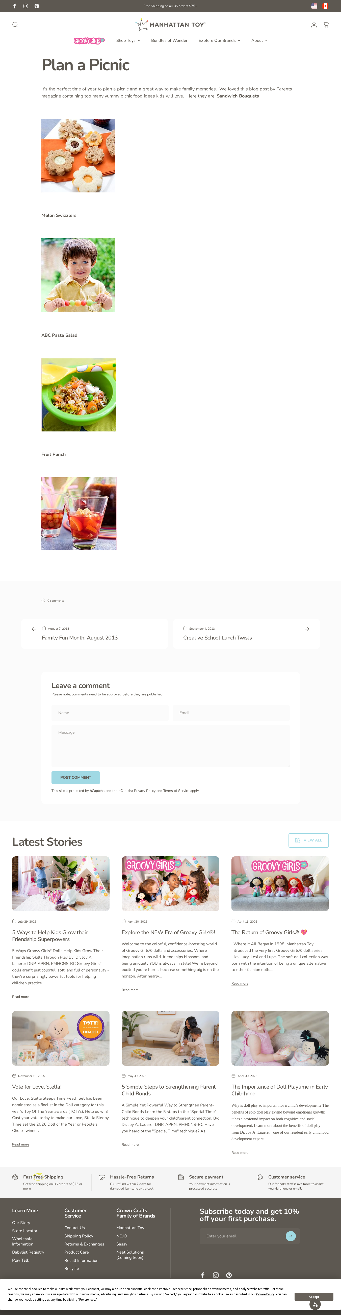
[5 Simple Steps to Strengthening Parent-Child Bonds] (170, 1038)
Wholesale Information (22, 1241)
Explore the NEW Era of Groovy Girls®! (168, 932)
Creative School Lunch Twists (217, 638)
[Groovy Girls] (89, 40)
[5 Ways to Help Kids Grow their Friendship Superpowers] (61, 883)
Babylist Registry (28, 1252)
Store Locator (24, 1230)
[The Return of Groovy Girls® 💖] (280, 883)
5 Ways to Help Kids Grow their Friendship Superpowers (50, 936)
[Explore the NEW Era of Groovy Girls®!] (170, 883)
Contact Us (74, 1227)
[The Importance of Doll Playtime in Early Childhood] (280, 1038)
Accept (314, 1297)
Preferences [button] (87, 1299)
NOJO (121, 1236)
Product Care (76, 1252)
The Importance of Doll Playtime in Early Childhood (279, 1090)
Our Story (21, 1222)
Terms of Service (176, 790)
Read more (20, 996)
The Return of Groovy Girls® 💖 (269, 932)
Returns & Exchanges (84, 1244)
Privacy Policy (144, 790)
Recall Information (81, 1260)
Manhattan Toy (130, 1227)
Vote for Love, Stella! (36, 1087)
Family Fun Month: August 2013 (80, 638)
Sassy (121, 1244)
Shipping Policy (78, 1236)
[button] (315, 1304)
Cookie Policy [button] (265, 1294)
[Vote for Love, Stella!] (61, 1038)
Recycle (71, 1268)
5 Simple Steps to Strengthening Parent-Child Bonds (170, 1090)
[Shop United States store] (314, 6)
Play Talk (20, 1260)
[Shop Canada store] (325, 6)
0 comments (55, 600)
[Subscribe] (291, 1236)
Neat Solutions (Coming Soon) (130, 1255)
